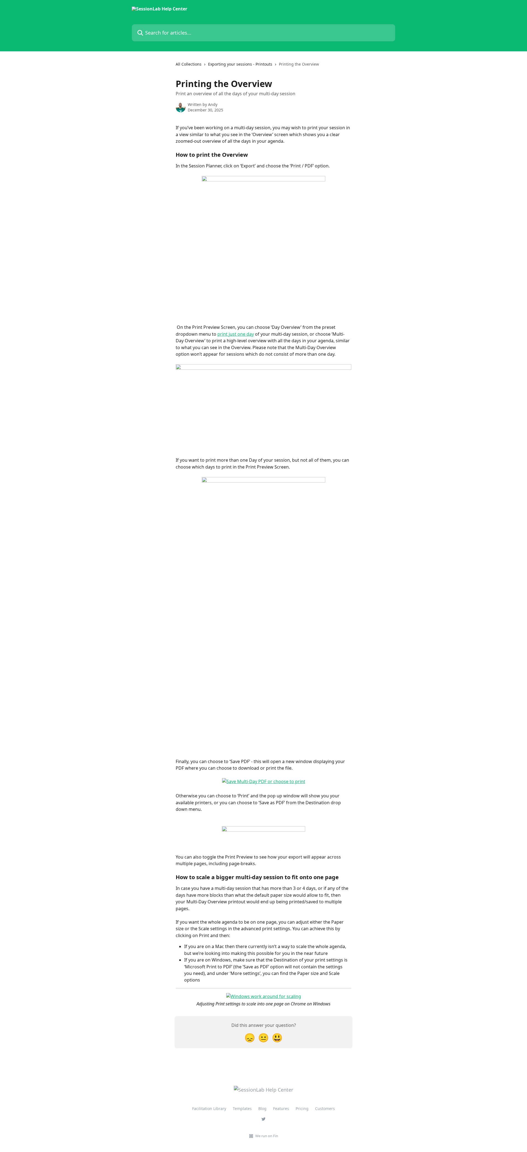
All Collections (188, 64)
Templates (242, 1108)
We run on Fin (266, 1135)
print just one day (235, 334)
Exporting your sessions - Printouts (240, 64)
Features (281, 1108)
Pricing (302, 1108)
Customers (325, 1108)
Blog (262, 1108)
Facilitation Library (209, 1108)
